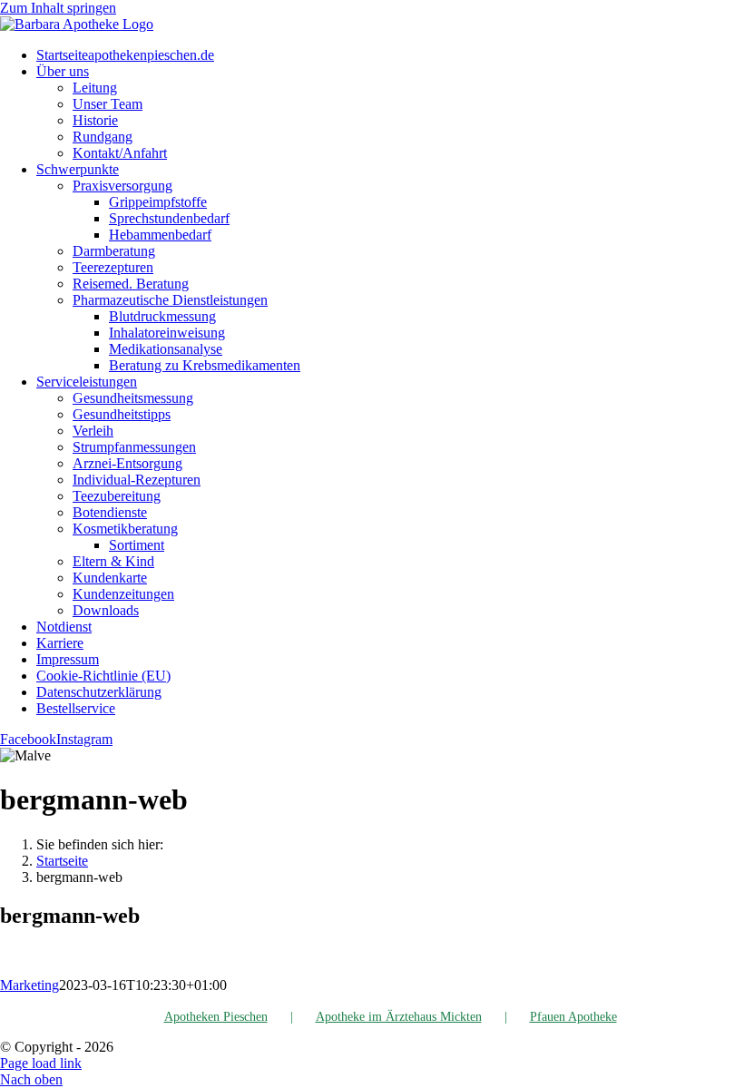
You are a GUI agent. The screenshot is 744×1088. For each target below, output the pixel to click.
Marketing (29, 985)
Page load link (41, 1063)
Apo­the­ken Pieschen (216, 1017)
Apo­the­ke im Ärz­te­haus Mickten (399, 1017)
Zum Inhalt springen (58, 7)
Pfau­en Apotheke (573, 1017)
